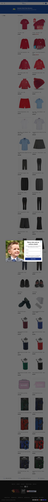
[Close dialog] (41, 241)
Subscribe (33, 259)
